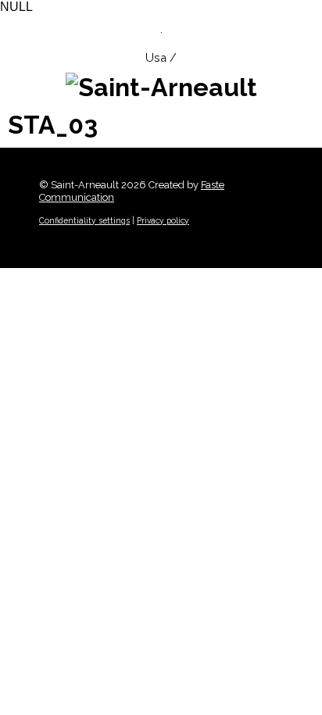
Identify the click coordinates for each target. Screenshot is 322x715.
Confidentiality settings (84, 220)
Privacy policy (163, 220)
